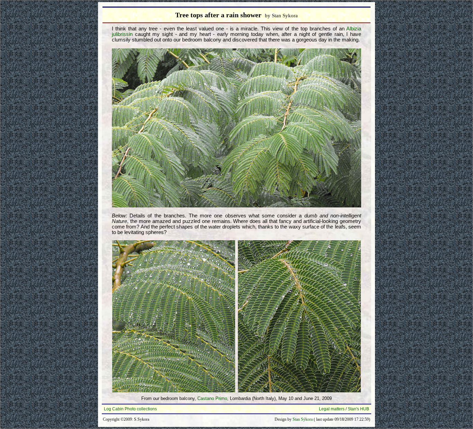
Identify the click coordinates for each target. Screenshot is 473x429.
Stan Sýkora (303, 419)
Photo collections (141, 409)
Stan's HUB (358, 409)
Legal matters (332, 409)
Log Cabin (114, 409)
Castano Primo (212, 398)
